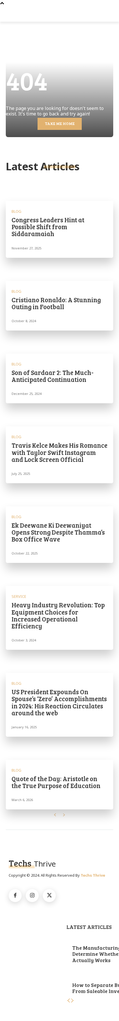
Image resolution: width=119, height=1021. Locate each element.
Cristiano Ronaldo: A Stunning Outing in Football (56, 303)
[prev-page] (54, 815)
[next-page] (64, 815)
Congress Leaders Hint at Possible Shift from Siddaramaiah (48, 226)
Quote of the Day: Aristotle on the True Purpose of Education (56, 782)
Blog (16, 211)
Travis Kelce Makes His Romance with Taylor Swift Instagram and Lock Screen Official (59, 452)
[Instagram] (32, 895)
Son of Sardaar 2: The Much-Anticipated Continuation (53, 376)
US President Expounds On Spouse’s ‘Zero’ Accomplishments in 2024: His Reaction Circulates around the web (59, 702)
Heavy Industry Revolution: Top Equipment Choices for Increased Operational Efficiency (58, 615)
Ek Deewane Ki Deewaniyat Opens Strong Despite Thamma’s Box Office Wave (58, 532)
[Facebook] (15, 895)
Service (19, 596)
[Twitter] (49, 895)
